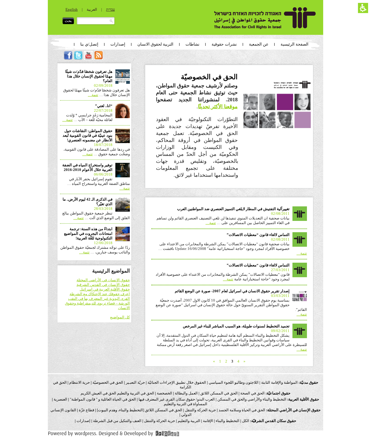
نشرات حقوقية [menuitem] (224, 44)
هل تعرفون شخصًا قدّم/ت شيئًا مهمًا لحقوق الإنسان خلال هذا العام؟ (88, 76)
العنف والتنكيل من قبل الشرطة (117, 421)
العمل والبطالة (186, 393)
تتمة (210, 223)
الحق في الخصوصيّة (107, 382)
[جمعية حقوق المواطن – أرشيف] (265, 18)
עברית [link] (110, 9)
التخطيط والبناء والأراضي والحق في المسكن (251, 399)
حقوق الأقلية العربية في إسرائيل (105, 289)
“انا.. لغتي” (103, 106)
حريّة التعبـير (135, 382)
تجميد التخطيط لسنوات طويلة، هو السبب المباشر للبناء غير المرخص (236, 326)
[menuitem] (98, 58)
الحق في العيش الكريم (98, 393)
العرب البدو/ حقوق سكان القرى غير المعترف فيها (177, 399)
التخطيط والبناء (227, 421)
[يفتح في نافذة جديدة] (113, 435)
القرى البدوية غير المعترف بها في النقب (99, 298)
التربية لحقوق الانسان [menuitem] (155, 44)
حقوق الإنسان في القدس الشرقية (103, 284)
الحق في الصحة (252, 393)
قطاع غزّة (86, 410)
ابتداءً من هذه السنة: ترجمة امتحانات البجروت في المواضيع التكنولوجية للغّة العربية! (88, 233)
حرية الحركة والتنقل (200, 410)
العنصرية (60, 399)
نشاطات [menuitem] (192, 44)
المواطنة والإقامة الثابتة (279, 382)
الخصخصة (164, 393)
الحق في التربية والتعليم (135, 393)
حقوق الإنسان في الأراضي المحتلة (103, 280)
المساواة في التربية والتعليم (185, 404)
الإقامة (208, 421)
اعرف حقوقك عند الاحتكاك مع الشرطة (100, 294)
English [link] (72, 9)
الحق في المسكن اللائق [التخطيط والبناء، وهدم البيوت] (139, 410)
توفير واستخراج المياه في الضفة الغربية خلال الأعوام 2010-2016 (87, 167)
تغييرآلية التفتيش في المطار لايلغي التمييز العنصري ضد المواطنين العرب (233, 209)
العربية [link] (92, 9)
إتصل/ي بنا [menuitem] (89, 44)
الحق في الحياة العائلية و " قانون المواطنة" (103, 399)
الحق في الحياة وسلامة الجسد (242, 410)
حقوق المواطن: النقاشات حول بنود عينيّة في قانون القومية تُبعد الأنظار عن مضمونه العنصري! (87, 135)
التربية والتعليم (189, 421)
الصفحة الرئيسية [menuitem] (294, 44)
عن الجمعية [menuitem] (258, 44)
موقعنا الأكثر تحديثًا (218, 106)
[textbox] (96, 21)
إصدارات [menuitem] (117, 44)
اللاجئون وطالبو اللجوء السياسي (234, 382)
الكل (245, 421)
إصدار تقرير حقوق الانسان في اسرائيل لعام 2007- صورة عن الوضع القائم (232, 291)
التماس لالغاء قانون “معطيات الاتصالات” (258, 234)
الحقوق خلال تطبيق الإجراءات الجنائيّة (177, 382)
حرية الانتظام (79, 382)
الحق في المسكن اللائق (219, 393)
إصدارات (83, 421)
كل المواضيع (120, 317)
